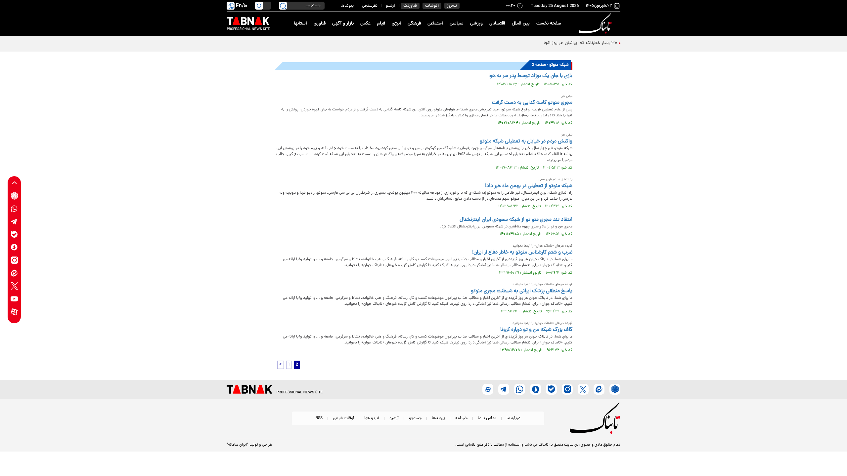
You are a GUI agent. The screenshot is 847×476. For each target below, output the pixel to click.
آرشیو (390, 6)
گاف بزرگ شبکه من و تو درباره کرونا (536, 330)
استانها (300, 23)
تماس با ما (487, 418)
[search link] (283, 6)
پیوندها (347, 6)
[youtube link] (14, 299)
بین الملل (521, 23)
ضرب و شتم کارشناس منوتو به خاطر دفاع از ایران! (522, 253)
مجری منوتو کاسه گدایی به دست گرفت (532, 103)
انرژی (396, 23)
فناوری (320, 23)
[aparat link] (14, 312)
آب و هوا (371, 418)
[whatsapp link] (14, 209)
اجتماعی (435, 23)
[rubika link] (14, 196)
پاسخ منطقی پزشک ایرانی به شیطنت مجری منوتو (521, 291)
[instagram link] (14, 260)
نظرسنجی (370, 6)
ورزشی (476, 23)
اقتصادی (497, 23)
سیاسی (457, 23)
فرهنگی (414, 23)
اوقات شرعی (343, 418)
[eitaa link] (14, 273)
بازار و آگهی (343, 23)
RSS (319, 418)
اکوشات (432, 6)
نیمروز (452, 6)
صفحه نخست (548, 23)
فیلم (381, 23)
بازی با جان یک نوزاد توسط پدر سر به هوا (530, 76)
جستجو (415, 418)
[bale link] (14, 234)
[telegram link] (14, 222)
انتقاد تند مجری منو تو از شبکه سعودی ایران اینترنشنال (516, 220)
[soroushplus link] (14, 247)
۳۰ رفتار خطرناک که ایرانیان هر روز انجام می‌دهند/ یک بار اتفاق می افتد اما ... (544, 43)
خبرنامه (461, 418)
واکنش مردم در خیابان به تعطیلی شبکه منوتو (526, 141)
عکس (365, 23)
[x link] (14, 286)
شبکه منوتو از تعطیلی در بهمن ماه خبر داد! (528, 186)
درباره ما (513, 418)
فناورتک (410, 6)
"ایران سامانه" (237, 445)
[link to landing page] (596, 23)
